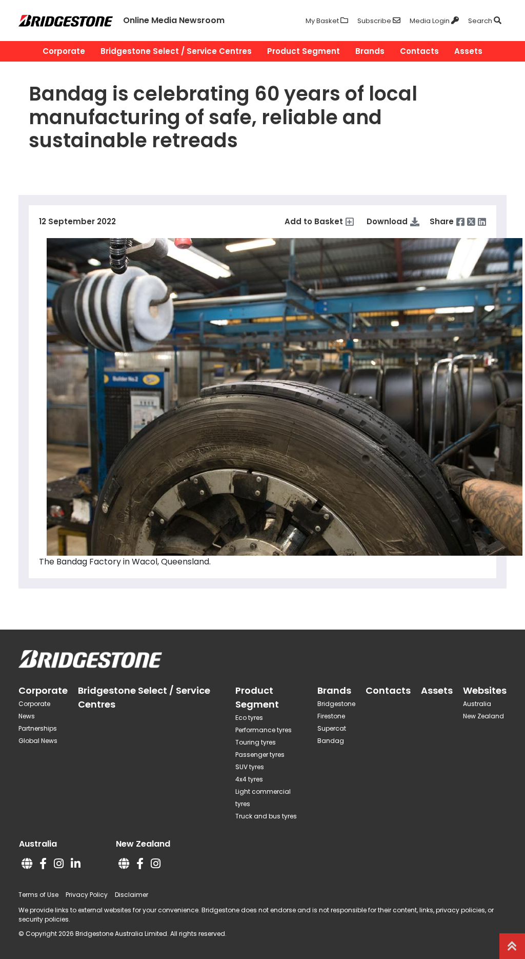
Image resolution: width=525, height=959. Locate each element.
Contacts (419, 51)
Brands (370, 51)
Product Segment (303, 51)
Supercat (331, 728)
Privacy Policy (87, 894)
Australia (477, 703)
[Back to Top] (512, 946)
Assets (468, 51)
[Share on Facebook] (460, 221)
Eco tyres (249, 717)
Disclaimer (131, 894)
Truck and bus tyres (266, 816)
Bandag (330, 740)
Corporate (64, 51)
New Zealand (483, 716)
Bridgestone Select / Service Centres (176, 51)
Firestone (331, 716)
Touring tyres (255, 742)
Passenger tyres (260, 754)
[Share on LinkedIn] (482, 221)
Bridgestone (336, 703)
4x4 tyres (249, 779)
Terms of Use (38, 894)
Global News (37, 740)
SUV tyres (249, 766)
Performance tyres (263, 730)
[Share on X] (471, 221)
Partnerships (37, 728)
